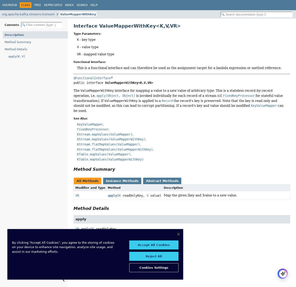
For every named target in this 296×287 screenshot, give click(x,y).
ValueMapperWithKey (78, 14)
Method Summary (18, 42)
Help (94, 5)
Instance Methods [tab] (122, 181)
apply (112, 195)
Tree (37, 5)
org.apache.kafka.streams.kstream (28, 14)
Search (82, 5)
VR (77, 195)
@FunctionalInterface (92, 78)
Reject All (154, 256)
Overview (9, 5)
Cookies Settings (153, 267)
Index (69, 5)
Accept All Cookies (154, 245)
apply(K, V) (16, 56)
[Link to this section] (118, 169)
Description (14, 35)
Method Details (16, 49)
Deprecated (53, 5)
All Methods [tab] (88, 181)
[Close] (178, 234)
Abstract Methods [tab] (162, 181)
